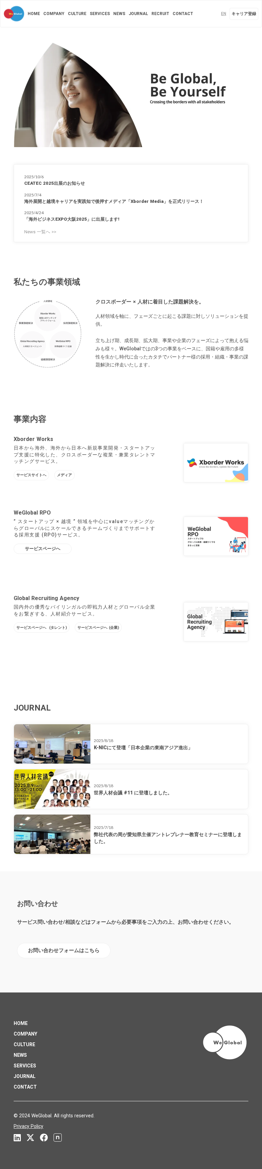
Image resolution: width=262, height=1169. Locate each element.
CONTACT (183, 13)
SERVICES (100, 13)
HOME (34, 13)
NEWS (119, 13)
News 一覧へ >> (40, 231)
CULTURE (77, 13)
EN (223, 13)
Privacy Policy (28, 1126)
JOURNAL (138, 13)
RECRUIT (160, 13)
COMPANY (53, 13)
